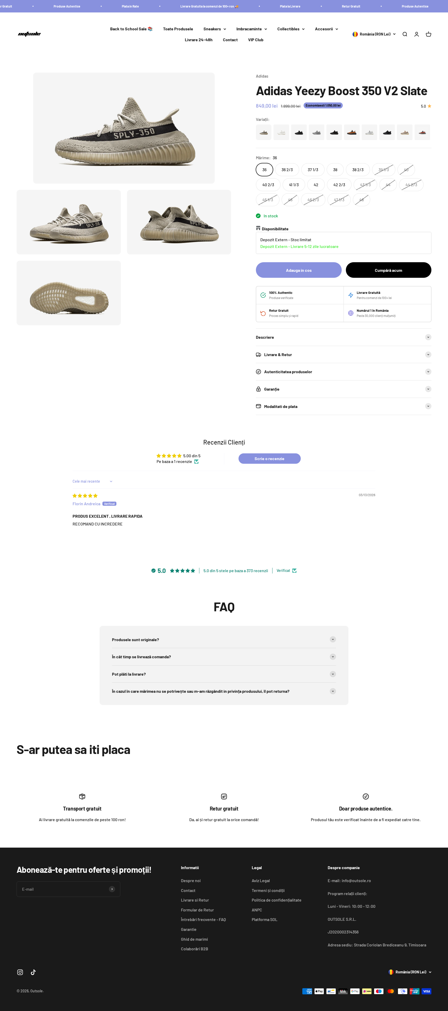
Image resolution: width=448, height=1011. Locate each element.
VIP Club (255, 39)
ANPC (257, 909)
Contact (230, 39)
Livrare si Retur (195, 899)
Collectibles (288, 28)
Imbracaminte (249, 28)
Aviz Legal (261, 880)
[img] (85, 495)
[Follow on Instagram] (20, 972)
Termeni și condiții (268, 890)
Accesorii (324, 28)
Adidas (262, 75)
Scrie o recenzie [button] (269, 458)
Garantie (189, 929)
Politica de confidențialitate (277, 899)
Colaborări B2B (194, 948)
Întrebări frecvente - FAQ (203, 919)
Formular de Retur (197, 909)
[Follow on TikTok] (33, 972)
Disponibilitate (275, 228)
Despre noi (191, 880)
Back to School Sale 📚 (131, 28)
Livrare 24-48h (199, 39)
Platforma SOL (264, 919)
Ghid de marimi (194, 939)
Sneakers (212, 28)
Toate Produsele (178, 28)
